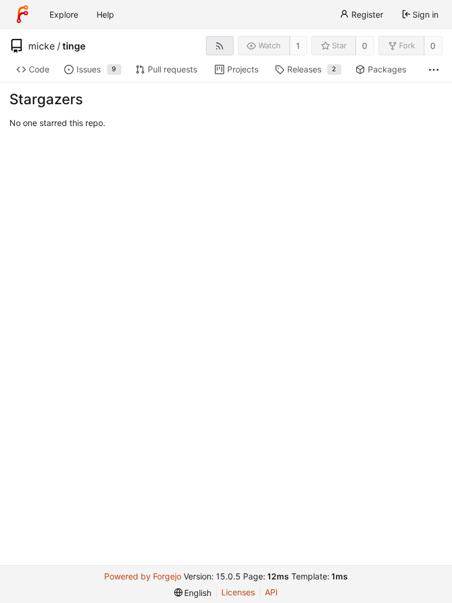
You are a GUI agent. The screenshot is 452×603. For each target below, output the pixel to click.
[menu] (193, 593)
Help (105, 14)
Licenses (238, 592)
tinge (73, 46)
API (271, 592)
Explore (63, 14)
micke (41, 46)
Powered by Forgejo (142, 576)
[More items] (434, 70)
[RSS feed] (220, 45)
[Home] (22, 14)
